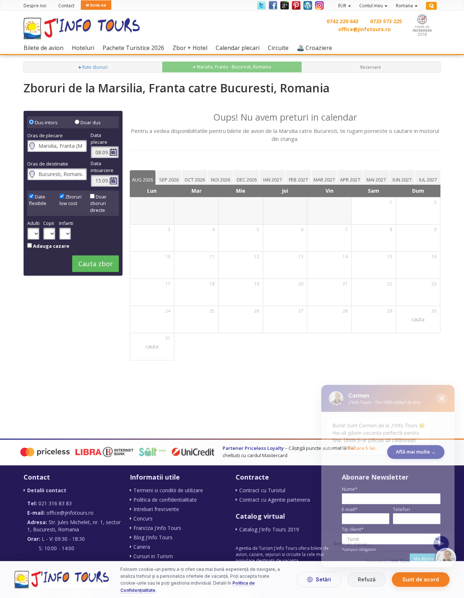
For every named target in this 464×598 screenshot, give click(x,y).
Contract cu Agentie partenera (274, 499)
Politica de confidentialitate (165, 499)
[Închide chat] (444, 391)
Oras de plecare (45, 135)
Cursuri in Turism (153, 556)
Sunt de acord (420, 580)
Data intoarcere (102, 166)
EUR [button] (342, 6)
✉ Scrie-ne (96, 5)
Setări (323, 580)
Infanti (65, 223)
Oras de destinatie (47, 163)
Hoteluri (85, 47)
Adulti (33, 223)
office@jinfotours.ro (364, 29)
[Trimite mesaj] (443, 541)
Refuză (367, 580)
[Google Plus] (284, 5)
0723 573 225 (386, 21)
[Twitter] (261, 5)
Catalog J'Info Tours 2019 (269, 529)
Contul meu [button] (371, 6)
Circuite (280, 47)
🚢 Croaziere (316, 47)
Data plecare (99, 138)
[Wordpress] (307, 5)
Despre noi (35, 6)
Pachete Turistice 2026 (135, 47)
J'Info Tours (400, 559)
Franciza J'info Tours (157, 527)
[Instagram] (318, 5)
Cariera (141, 546)
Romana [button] (405, 6)
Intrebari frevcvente (156, 509)
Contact (66, 6)
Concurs (143, 518)
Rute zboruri (94, 67)
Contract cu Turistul (262, 490)
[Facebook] (272, 5)
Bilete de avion (45, 47)
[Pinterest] (296, 5)
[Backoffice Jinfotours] (431, 5)
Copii (48, 223)
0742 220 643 (343, 21)
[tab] (143, 177)
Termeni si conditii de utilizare (168, 490)
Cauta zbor (95, 263)
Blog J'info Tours (153, 537)
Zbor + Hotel (192, 47)
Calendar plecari (239, 47)
